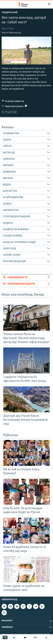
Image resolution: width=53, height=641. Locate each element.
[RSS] (42, 606)
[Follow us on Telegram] (35, 606)
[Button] (13, 101)
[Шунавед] (14, 637)
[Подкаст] (4, 612)
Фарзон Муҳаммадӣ (11, 33)
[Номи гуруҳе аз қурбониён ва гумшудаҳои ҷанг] (26, 569)
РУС (36, 638)
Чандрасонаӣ (10, 12)
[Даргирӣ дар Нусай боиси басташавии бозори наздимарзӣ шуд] (26, 399)
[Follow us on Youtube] (16, 606)
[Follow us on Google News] (4, 606)
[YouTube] (25, 637)
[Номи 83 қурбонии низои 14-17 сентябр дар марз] (26, 531)
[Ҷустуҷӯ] (46, 637)
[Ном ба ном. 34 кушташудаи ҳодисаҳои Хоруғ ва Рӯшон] (26, 492)
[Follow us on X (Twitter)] (29, 606)
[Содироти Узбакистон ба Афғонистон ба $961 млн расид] (26, 360)
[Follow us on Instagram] (23, 606)
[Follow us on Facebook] (10, 606)
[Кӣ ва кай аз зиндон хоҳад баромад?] (26, 453)
